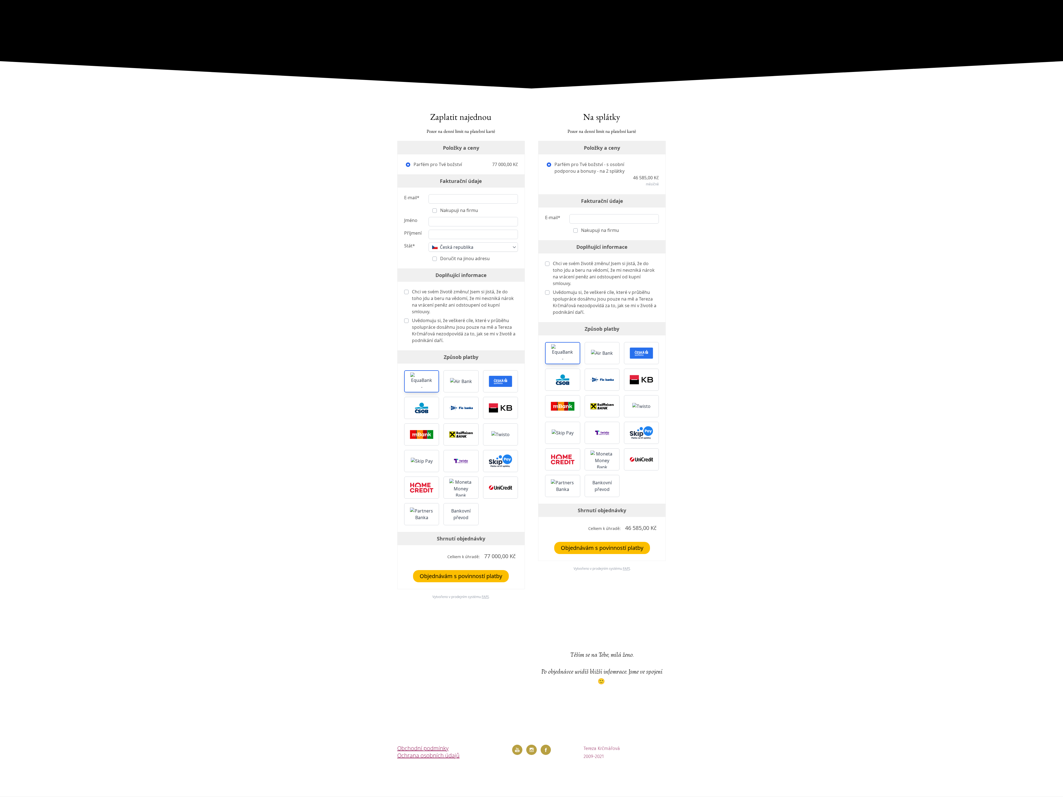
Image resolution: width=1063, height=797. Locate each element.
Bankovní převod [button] (461, 514)
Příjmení (413, 233)
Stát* (409, 246)
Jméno (410, 220)
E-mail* (411, 198)
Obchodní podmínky (422, 748)
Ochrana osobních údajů (428, 755)
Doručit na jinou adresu (464, 258)
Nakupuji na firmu (458, 210)
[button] (421, 381)
